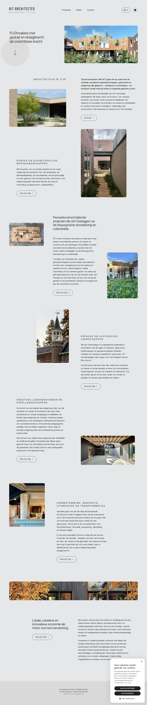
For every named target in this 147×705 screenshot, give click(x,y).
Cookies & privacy (65, 692)
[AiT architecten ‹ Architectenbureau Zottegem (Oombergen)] (21, 10)
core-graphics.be (77, 694)
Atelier (79, 10)
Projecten (66, 10)
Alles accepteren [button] (127, 688)
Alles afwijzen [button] (128, 693)
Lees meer (127, 683)
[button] (127, 698)
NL (127, 10)
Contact (90, 10)
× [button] (141, 661)
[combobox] (137, 661)
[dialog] (127, 681)
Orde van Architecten (80, 692)
